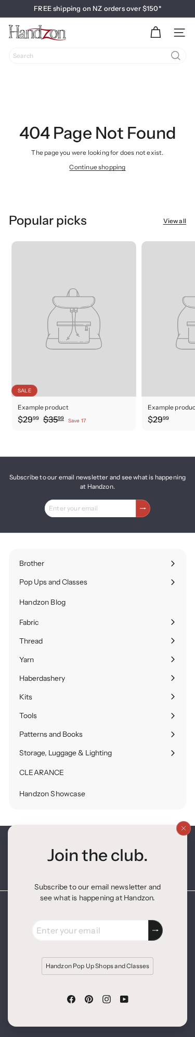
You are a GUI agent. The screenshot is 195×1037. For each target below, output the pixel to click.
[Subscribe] (155, 930)
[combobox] (97, 56)
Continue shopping (97, 167)
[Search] (175, 56)
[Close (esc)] (183, 828)
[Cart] (155, 33)
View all (174, 221)
